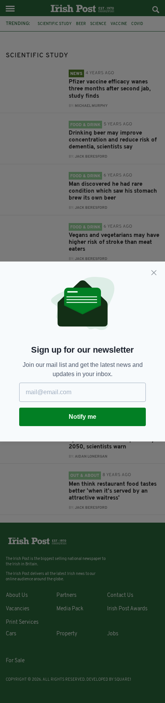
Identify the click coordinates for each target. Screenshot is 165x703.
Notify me (82, 416)
